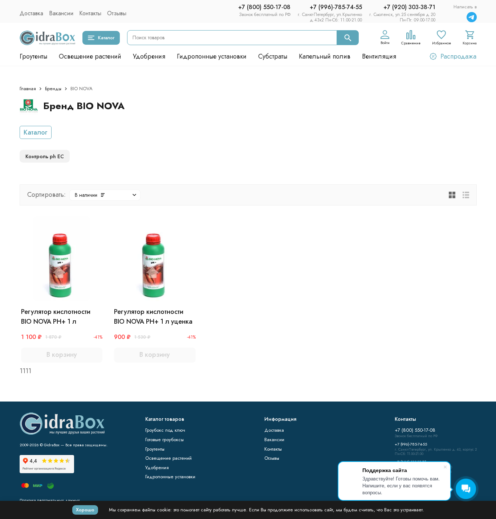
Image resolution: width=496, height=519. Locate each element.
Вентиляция (379, 56)
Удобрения (149, 56)
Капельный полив (324, 56)
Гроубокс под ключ (165, 430)
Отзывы (116, 13)
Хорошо (85, 509)
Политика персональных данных (50, 500)
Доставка (31, 13)
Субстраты (272, 56)
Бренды (53, 88)
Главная (28, 88)
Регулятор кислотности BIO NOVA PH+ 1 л (55, 316)
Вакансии (61, 13)
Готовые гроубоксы (164, 439)
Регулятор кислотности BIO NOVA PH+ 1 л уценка (153, 316)
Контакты (90, 13)
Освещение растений (90, 56)
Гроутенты (33, 56)
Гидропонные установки (212, 56)
